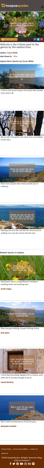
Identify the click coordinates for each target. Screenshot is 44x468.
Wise (15, 56)
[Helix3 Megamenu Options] (42, 7)
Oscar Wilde (12, 53)
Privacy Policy (6, 449)
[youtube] (21, 463)
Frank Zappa (6, 289)
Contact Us (34, 449)
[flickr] (33, 463)
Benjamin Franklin (8, 426)
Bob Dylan (5, 333)
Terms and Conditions (20, 449)
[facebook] (10, 463)
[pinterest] (17, 463)
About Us (4, 453)
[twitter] (13, 463)
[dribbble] (25, 463)
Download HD (10, 39)
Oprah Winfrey (7, 382)
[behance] (29, 463)
